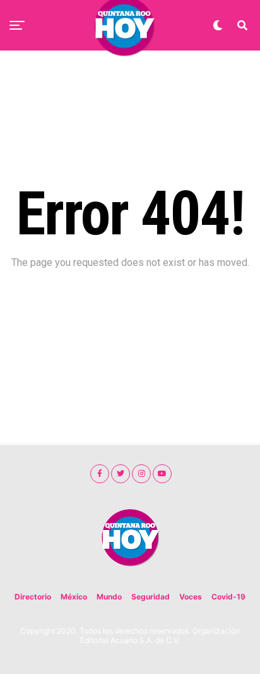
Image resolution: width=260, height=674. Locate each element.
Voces (190, 596)
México (74, 596)
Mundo (109, 596)
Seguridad (150, 596)
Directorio (33, 596)
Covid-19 (228, 596)
